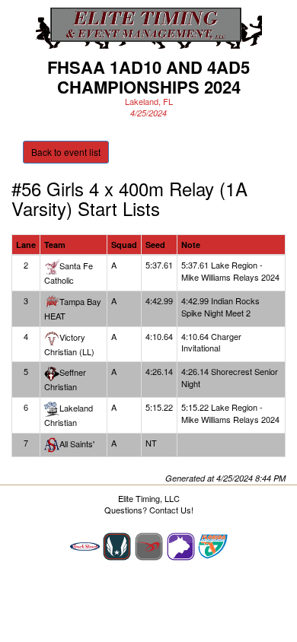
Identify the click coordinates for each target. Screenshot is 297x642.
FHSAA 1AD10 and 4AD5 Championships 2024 (148, 77)
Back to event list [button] (66, 151)
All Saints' (76, 443)
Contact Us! (171, 510)
